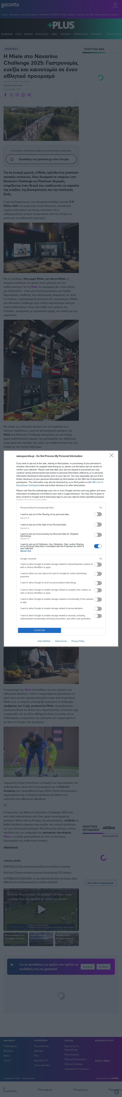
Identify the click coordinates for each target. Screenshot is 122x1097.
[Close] (112, 456)
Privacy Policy (77, 641)
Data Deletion (44, 641)
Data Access (61, 641)
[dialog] (61, 548)
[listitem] (61, 507)
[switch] (98, 514)
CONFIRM (39, 630)
